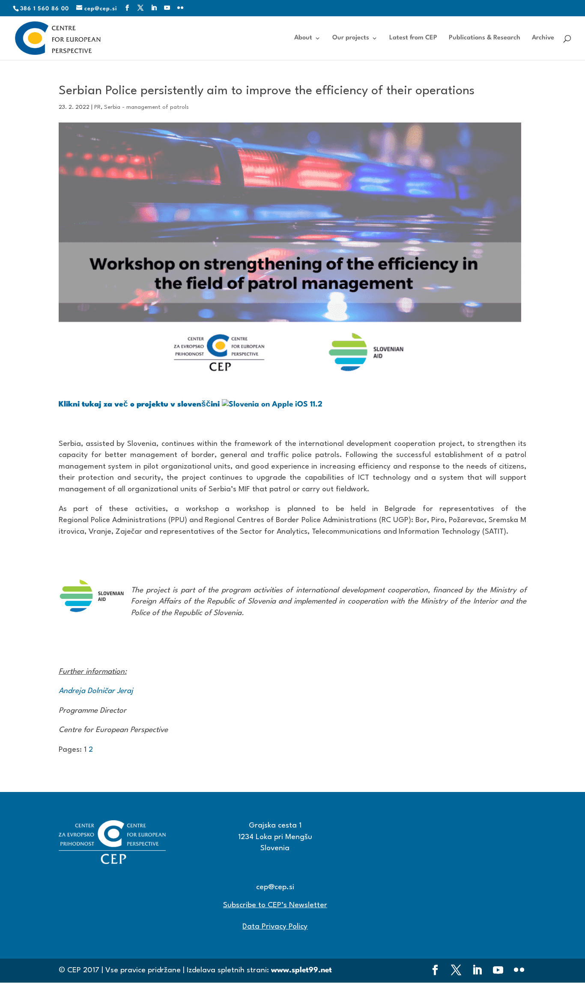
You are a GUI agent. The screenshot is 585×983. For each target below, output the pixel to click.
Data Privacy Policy (274, 926)
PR (97, 107)
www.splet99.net (301, 970)
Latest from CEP (413, 38)
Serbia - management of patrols (146, 107)
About (303, 38)
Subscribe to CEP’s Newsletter (275, 905)
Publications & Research (484, 38)
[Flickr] (180, 8)
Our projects (350, 38)
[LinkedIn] (154, 8)
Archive (543, 38)
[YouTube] (167, 8)
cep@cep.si (275, 887)
